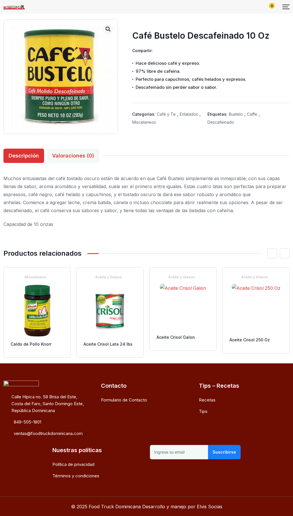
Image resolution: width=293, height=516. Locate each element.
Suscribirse (224, 452)
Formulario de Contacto (124, 400)
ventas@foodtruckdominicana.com (48, 433)
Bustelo (236, 114)
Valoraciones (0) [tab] (73, 156)
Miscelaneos (144, 122)
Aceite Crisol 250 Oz (249, 339)
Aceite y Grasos (108, 277)
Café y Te (166, 114)
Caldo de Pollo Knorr (31, 344)
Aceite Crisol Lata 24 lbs (108, 344)
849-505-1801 (27, 422)
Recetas (207, 400)
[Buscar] (249, 6)
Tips (203, 411)
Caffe (252, 114)
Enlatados (189, 114)
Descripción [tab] (24, 156)
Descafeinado (220, 122)
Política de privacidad (73, 464)
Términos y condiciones (75, 475)
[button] (108, 29)
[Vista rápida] (62, 277)
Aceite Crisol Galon (176, 337)
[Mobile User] (259, 7)
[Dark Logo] (14, 7)
